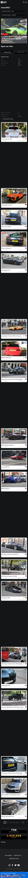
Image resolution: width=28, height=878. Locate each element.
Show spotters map (8, 119)
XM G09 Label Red (8, 445)
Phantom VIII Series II (13, 554)
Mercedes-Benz (5, 794)
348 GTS (7, 467)
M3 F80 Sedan (7, 357)
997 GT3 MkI (9, 139)
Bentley (3, 816)
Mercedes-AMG (5, 707)
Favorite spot (5, 34)
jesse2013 (5, 140)
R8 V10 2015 (7, 598)
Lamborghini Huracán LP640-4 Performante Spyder (15, 37)
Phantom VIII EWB (12, 576)
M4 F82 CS (7, 488)
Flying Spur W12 (10, 816)
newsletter (14, 858)
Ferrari (3, 226)
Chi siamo (8, 855)
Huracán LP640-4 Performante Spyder (17, 336)
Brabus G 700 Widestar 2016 (16, 707)
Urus (9, 270)
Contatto (17, 855)
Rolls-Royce (4, 379)
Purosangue (8, 226)
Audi (3, 598)
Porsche (3, 139)
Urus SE (10, 205)
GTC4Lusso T (8, 248)
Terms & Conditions (9, 871)
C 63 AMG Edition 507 (14, 794)
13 (23, 822)
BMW (3, 357)
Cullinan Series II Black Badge (15, 379)
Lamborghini (5, 205)
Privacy (21, 871)
